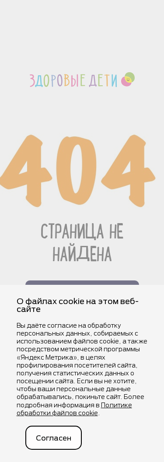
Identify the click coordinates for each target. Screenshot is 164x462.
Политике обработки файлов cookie (74, 408)
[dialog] (82, 373)
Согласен (53, 438)
